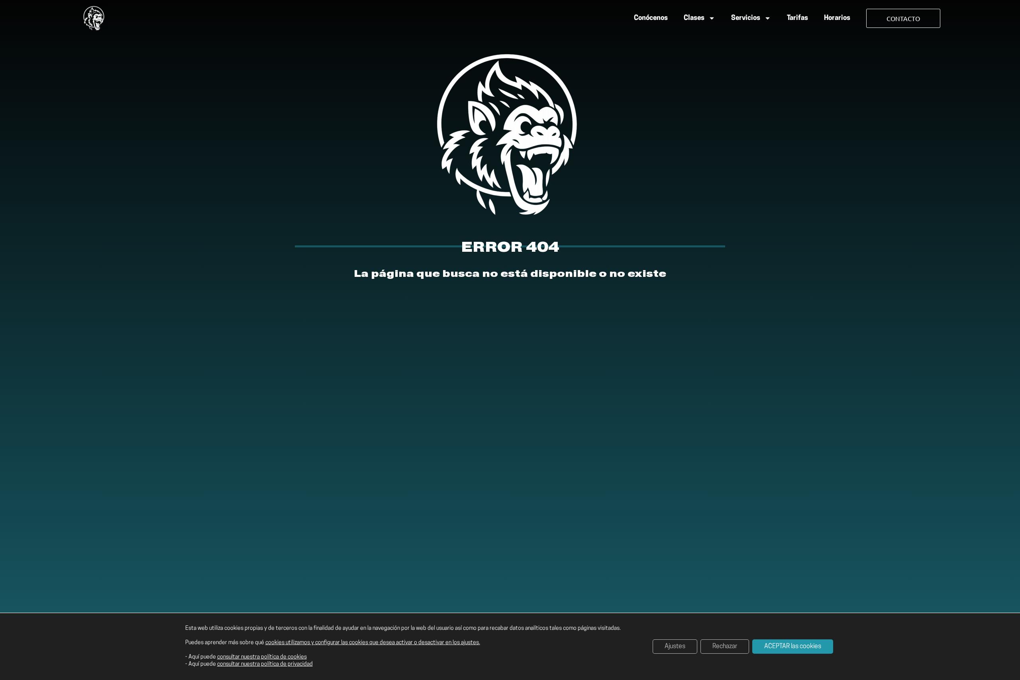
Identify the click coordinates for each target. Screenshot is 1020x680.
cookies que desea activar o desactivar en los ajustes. (414, 643)
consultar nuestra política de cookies (262, 657)
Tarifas (797, 18)
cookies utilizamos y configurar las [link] (372, 643)
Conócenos (651, 18)
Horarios (837, 18)
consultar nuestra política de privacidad (265, 664)
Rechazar (724, 646)
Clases (694, 18)
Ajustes (675, 646)
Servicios (745, 18)
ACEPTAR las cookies (792, 646)
